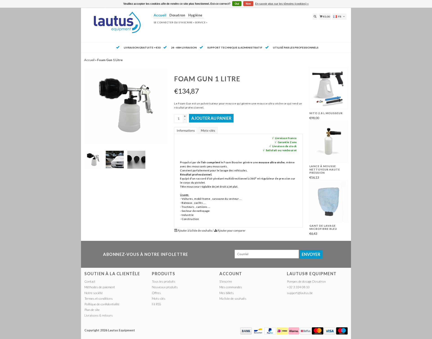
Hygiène (195, 15)
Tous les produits (163, 281)
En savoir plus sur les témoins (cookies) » (282, 3)
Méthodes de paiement (99, 287)
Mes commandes (230, 287)
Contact (89, 281)
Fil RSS (156, 304)
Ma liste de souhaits (232, 298)
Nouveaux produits (165, 287)
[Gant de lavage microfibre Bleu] (328, 201)
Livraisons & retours (98, 315)
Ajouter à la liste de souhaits (194, 230)
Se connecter (163, 22)
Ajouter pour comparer (231, 230)
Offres (156, 293)
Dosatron (177, 15)
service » (201, 22)
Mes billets (226, 293)
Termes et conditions (98, 298)
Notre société (93, 293)
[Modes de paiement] (246, 330)
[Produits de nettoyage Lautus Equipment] (117, 24)
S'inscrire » (186, 22)
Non (248, 3)
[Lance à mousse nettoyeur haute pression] (328, 141)
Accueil (89, 60)
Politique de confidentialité (101, 304)
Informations (186, 130)
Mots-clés (208, 130)
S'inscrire (225, 281)
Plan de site (92, 310)
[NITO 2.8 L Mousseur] (328, 88)
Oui (237, 3)
